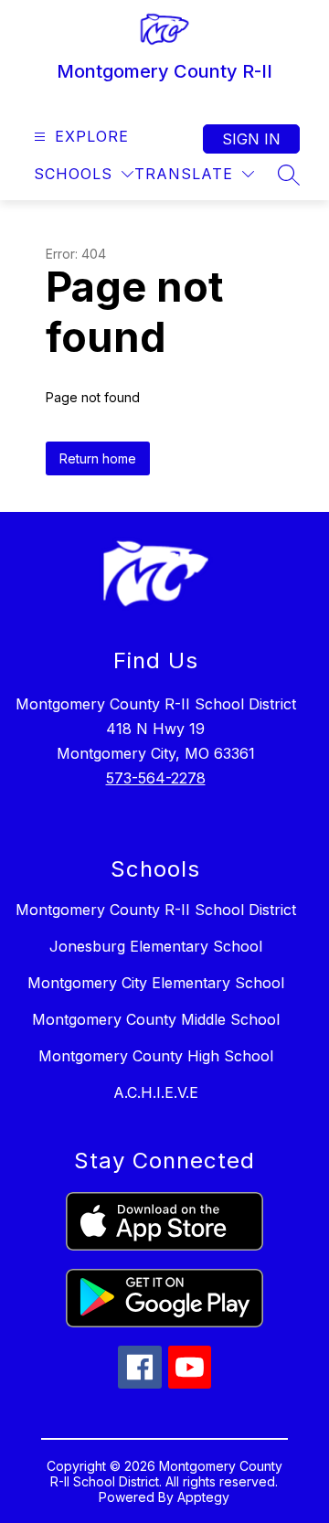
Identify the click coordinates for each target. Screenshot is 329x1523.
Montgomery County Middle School (156, 1019)
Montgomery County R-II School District (156, 909)
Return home (97, 458)
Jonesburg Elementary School (155, 946)
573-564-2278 (156, 778)
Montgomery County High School (155, 1056)
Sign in (251, 139)
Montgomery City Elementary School (155, 983)
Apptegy (203, 1497)
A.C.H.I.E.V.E (155, 1092)
